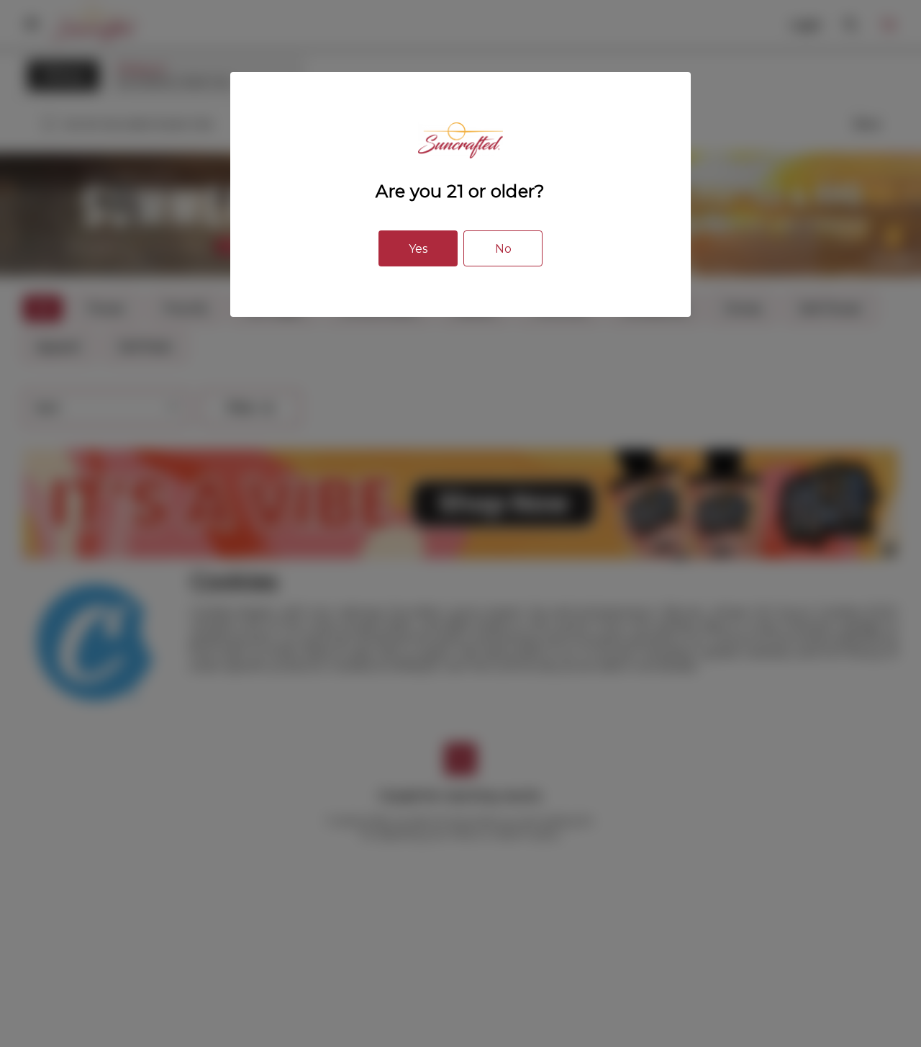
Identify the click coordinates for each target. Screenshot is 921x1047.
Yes (418, 249)
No (503, 249)
